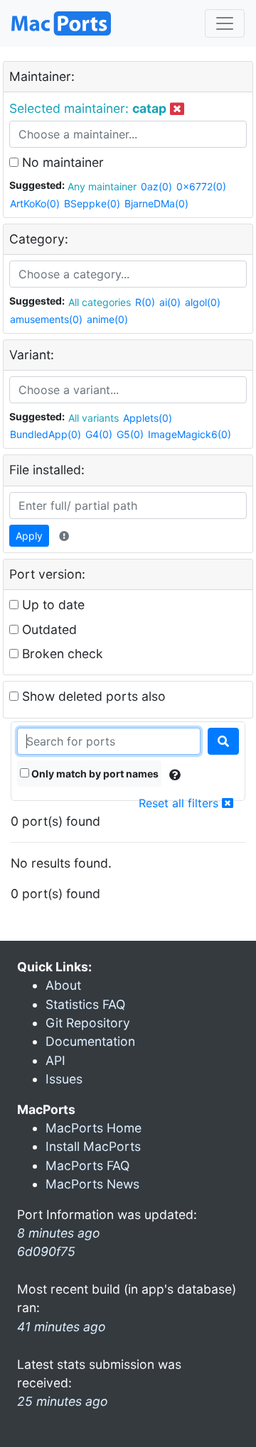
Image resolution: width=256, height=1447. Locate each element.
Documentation (90, 1041)
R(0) (145, 302)
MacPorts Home (94, 1127)
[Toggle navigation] (225, 23)
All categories (99, 302)
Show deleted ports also (92, 696)
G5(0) (130, 434)
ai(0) (170, 302)
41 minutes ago (61, 1326)
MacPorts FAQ (87, 1165)
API (55, 1060)
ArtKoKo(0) (35, 203)
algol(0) (202, 302)
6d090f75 (46, 1251)
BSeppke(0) (92, 203)
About (63, 985)
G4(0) (98, 434)
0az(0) (156, 186)
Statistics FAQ (85, 1004)
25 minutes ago (62, 1401)
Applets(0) (147, 418)
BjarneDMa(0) (156, 203)
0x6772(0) (201, 186)
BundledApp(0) (45, 434)
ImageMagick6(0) (189, 434)
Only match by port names (94, 774)
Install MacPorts (93, 1146)
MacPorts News (92, 1183)
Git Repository (88, 1022)
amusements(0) (46, 319)
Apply (29, 536)
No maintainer (61, 162)
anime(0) (107, 319)
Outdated (47, 629)
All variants (93, 418)
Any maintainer (102, 186)
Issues (64, 1078)
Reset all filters (180, 803)
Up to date (51, 604)
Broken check (60, 653)
